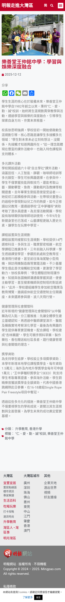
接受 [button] (38, 597)
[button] (52, 5)
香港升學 (35, 429)
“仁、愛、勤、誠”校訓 (30, 434)
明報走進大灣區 (17, 5)
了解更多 (28, 597)
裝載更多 (32, 461)
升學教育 (21, 429)
